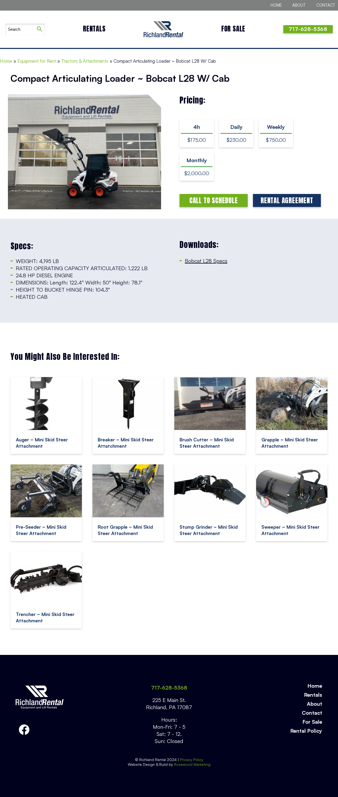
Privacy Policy (191, 759)
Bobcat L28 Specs (206, 260)
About (299, 5)
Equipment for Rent (36, 61)
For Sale (233, 29)
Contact (325, 5)
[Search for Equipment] (19, 29)
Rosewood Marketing (191, 764)
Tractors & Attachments (84, 61)
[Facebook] (24, 730)
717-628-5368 (169, 687)
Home (276, 5)
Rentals (94, 29)
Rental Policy (306, 730)
